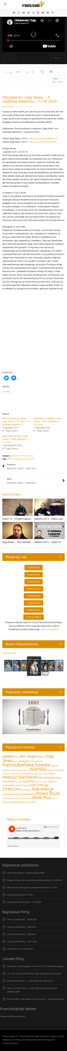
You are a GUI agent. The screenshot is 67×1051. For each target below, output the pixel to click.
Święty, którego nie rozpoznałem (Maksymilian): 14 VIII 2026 (34, 880)
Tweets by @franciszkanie (12, 1016)
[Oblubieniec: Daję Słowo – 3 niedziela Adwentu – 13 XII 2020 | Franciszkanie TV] (32, 4)
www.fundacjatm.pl (50, 629)
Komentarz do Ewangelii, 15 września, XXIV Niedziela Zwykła (35, 966)
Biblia (42, 757)
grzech (27, 770)
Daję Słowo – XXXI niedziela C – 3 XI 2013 (24, 542)
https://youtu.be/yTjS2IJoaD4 (42, 141)
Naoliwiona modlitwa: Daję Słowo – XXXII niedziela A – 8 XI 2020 (47, 421)
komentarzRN (18, 773)
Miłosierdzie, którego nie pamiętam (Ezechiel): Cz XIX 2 (32, 887)
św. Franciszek (29, 802)
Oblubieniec (29, 459)
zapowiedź (16, 801)
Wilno (54, 798)
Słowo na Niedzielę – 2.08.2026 (21, 934)
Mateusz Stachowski (20, 777)
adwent (10, 459)
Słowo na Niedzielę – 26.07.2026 (22, 941)
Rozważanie (8, 794)
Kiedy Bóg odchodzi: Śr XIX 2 (20, 894)
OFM (32, 785)
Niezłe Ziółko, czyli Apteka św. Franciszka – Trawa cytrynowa (35, 999)
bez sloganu (30, 756)
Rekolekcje (42, 789)
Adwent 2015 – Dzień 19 (47, 542)
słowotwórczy (25, 798)
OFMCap (42, 785)
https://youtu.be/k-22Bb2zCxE (43, 138)
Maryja (51, 773)
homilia (38, 769)
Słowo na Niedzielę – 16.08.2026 (22, 919)
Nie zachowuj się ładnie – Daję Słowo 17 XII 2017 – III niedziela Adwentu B (16, 421)
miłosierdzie (8, 781)
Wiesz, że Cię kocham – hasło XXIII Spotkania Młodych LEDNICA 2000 (32, 990)
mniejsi (19, 781)
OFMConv (11, 789)
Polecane (29, 456)
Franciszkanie (36, 761)
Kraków (28, 773)
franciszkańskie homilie (26, 765)
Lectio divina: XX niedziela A (20, 948)
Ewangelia (24, 761)
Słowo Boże (48, 793)
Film (22, 456)
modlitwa (28, 781)
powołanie (26, 789)
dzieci (15, 761)
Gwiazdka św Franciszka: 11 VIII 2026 (24, 902)
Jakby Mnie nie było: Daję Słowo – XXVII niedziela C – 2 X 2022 (15, 439)
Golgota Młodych (16, 770)
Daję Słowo (15, 456)
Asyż (17, 757)
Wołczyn (6, 802)
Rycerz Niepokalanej (24, 793)
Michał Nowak (46, 777)
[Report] (51, 72)
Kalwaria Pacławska (55, 770)
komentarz (7, 773)
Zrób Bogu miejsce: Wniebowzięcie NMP (25, 872)
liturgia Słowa (37, 773)
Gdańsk (54, 765)
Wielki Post (42, 797)
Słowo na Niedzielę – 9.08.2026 (21, 926)
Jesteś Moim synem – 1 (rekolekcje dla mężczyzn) (30, 980)
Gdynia (5, 770)
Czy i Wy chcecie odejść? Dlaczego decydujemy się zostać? (34, 973)
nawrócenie (40, 781)
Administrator (8, 106)
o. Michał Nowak (21, 785)
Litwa (45, 773)
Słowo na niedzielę (10, 798)
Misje (58, 777)
